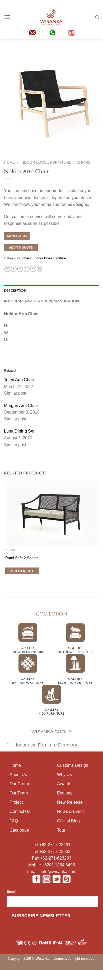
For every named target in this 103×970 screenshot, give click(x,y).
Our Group (19, 784)
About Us (18, 774)
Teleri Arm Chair (19, 379)
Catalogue (19, 830)
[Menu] (7, 17)
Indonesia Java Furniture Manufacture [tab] (42, 301)
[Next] (17, 154)
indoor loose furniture (45, 162)
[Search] (97, 17)
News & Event (70, 811)
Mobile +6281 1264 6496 (51, 865)
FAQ (14, 821)
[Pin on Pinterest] (33, 269)
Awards (64, 784)
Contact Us (20, 811)
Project (16, 802)
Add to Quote (21, 247)
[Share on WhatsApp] (7, 269)
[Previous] (7, 154)
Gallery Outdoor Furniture (75, 649)
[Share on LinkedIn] (40, 269)
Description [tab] (15, 290)
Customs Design (72, 765)
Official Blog (68, 821)
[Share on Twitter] (20, 269)
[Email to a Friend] (27, 269)
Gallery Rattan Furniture (27, 680)
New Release (70, 802)
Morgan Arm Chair (21, 405)
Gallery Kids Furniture (51, 711)
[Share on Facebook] (14, 269)
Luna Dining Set (19, 431)
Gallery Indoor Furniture (28, 649)
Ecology (64, 793)
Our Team (19, 793)
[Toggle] (8, 743)
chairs (83, 162)
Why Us (64, 774)
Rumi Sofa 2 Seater (21, 558)
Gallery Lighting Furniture (75, 680)
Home (9, 162)
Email (11, 891)
